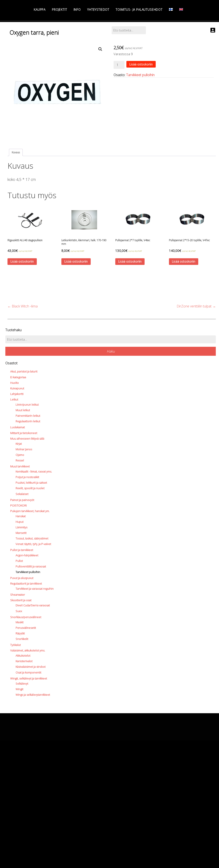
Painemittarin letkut (28, 416)
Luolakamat (17, 427)
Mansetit (21, 533)
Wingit (19, 689)
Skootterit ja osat (20, 600)
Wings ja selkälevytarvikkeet (33, 695)
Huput (20, 522)
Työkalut (15, 645)
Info (77, 9)
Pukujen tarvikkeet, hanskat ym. (30, 511)
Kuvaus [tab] (16, 152)
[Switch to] (171, 9)
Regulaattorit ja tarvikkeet (26, 583)
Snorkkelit (22, 639)
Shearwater (17, 594)
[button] (100, 49)
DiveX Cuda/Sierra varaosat (33, 605)
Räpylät (20, 633)
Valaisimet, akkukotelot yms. (27, 650)
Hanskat (21, 516)
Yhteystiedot (98, 9)
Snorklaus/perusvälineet (25, 617)
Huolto (14, 383)
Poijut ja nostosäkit (27, 477)
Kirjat (19, 444)
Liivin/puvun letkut (27, 404)
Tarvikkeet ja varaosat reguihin (35, 588)
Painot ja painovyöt (22, 500)
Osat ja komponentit (28, 672)
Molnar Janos (24, 449)
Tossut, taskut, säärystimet (32, 538)
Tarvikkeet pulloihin (140, 74)
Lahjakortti (17, 394)
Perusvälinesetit (26, 628)
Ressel (20, 460)
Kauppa (40, 9)
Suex (19, 611)
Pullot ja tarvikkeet (21, 550)
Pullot (19, 561)
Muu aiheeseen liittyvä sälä (27, 438)
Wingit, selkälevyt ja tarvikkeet (28, 678)
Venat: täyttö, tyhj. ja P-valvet (33, 544)
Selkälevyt (22, 683)
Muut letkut (23, 410)
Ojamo (20, 455)
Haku (111, 351)
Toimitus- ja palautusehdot (139, 9)
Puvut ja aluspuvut (21, 578)
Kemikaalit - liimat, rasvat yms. (34, 471)
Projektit (59, 9)
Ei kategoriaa (18, 377)
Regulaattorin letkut (28, 421)
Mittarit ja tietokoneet (23, 433)
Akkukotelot (23, 655)
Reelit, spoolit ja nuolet (30, 488)
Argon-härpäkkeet (27, 555)
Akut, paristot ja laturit (23, 371)
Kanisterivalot (24, 661)
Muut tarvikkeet (20, 466)
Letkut (14, 399)
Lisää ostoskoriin (141, 64)
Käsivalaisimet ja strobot (31, 667)
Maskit (20, 622)
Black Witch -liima (22, 306)
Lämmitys (21, 527)
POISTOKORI (18, 505)
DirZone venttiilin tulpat (196, 306)
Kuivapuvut (17, 388)
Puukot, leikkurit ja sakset (31, 482)
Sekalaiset (22, 494)
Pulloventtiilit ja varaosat (31, 566)
